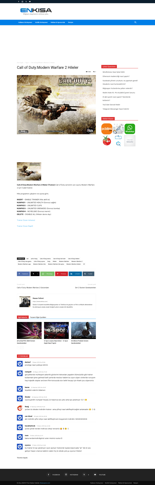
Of (84, 264)
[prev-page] (18, 347)
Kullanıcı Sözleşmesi (25, 22)
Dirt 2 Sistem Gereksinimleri (85, 288)
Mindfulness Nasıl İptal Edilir (114, 72)
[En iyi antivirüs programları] (106, 134)
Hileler (55, 261)
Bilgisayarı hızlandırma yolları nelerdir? (118, 88)
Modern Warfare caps (24, 264)
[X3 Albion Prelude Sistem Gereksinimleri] (83, 330)
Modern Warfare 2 (76, 261)
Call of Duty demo (45, 258)
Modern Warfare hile (39, 264)
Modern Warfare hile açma (56, 264)
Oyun (27, 63)
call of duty (34, 258)
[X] (26, 1)
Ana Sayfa (20, 63)
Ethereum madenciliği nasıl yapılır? (116, 76)
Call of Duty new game (24, 261)
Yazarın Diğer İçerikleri (38, 317)
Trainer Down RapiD (25, 226)
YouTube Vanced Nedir (111, 105)
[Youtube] (30, 1)
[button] (135, 23)
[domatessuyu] (106, 146)
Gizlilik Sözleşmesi (41, 22)
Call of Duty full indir (59, 258)
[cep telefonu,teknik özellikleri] (118, 134)
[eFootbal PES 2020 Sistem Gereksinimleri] (29, 330)
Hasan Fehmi (38, 298)
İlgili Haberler (22, 317)
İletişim (70, 22)
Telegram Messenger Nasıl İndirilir (116, 109)
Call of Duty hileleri (73, 258)
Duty (48, 261)
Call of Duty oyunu (39, 261)
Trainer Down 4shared (26, 220)
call (27, 258)
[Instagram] (22, 1)
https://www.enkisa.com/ (40, 301)
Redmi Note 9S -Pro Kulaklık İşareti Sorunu (119, 93)
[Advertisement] (96, 11)
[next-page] (22, 347)
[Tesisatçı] (118, 146)
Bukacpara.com (45, 483)
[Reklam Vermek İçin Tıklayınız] (129, 146)
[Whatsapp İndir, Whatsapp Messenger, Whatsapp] (129, 134)
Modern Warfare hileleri (73, 264)
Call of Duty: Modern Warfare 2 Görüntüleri (33, 288)
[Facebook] (18, 1)
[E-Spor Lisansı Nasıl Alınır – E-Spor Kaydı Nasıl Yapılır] (56, 330)
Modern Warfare (64, 261)
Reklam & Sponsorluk (58, 22)
